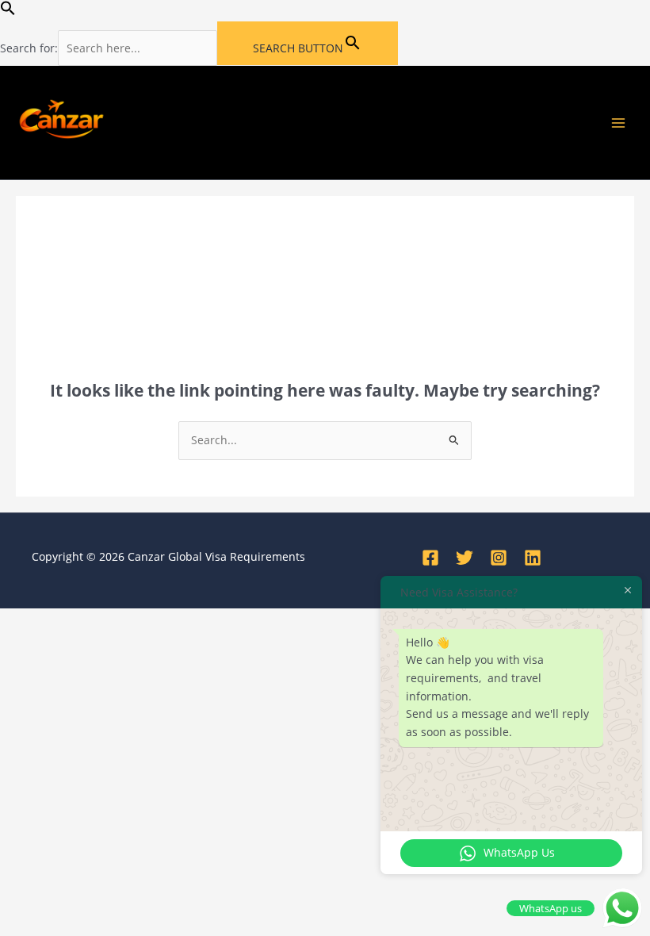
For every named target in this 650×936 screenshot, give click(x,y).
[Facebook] (430, 557)
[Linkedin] (532, 557)
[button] (8, 11)
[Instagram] (498, 557)
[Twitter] (464, 557)
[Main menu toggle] (618, 122)
